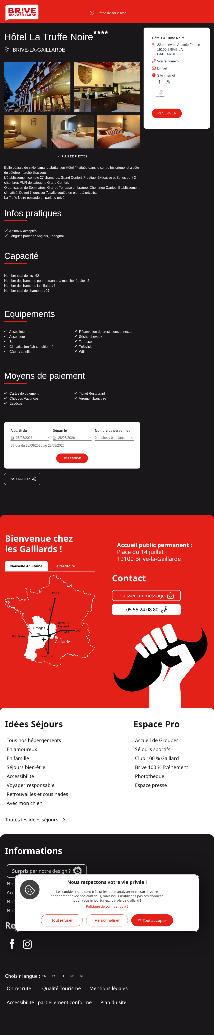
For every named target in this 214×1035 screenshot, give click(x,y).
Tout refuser (62, 920)
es (54, 976)
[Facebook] (161, 83)
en (44, 976)
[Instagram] (170, 83)
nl (82, 976)
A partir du (18, 430)
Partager (20, 479)
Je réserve (72, 458)
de (72, 976)
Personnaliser (107, 920)
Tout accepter (155, 920)
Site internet (166, 75)
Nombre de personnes (112, 430)
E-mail (162, 68)
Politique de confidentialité (107, 906)
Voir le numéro (168, 61)
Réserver (166, 113)
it (63, 976)
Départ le (60, 430)
